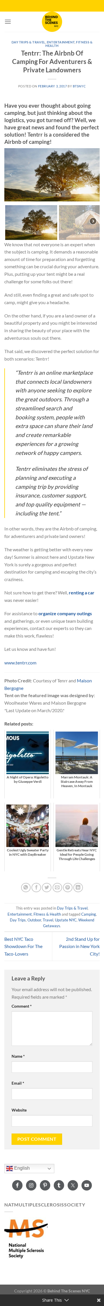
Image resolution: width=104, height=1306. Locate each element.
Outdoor (34, 920)
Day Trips (18, 920)
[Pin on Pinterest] (68, 887)
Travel (48, 920)
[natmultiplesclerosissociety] (26, 1238)
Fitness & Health (47, 914)
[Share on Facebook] (36, 887)
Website (19, 1109)
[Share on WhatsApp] (26, 887)
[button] (11, 174)
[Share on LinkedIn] (78, 887)
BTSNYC (79, 86)
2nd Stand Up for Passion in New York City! (79, 946)
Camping (88, 914)
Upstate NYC (66, 920)
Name (18, 1056)
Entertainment (61, 42)
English (21, 1168)
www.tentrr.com (20, 662)
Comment (22, 1006)
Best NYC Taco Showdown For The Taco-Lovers (23, 946)
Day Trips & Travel (28, 42)
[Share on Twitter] (46, 887)
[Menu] (7, 21)
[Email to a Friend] (57, 887)
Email (18, 1083)
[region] (52, 194)
